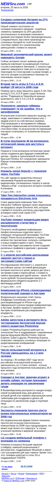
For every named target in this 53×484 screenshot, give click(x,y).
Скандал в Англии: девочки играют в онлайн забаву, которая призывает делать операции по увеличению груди (25, 382)
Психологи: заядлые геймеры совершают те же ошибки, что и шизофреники (21, 108)
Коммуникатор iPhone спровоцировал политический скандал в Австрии (26, 292)
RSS (41, 473)
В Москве (20, 478)
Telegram (5, 476)
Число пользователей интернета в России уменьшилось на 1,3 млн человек (23, 353)
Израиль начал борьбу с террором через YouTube (23, 173)
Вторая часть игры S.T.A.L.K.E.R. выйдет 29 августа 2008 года (22, 86)
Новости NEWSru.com (14, 480)
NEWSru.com (13, 4)
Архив (21, 473)
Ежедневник (32, 473)
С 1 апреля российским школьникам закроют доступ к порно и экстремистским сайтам (25, 258)
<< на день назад (7, 467)
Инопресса (31, 478)
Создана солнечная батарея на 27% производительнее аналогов (24, 21)
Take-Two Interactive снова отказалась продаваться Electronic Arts (26, 197)
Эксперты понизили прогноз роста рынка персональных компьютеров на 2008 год (26, 413)
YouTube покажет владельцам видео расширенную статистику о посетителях (25, 222)
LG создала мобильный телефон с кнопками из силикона (23, 439)
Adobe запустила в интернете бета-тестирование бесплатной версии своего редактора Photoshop (24, 323)
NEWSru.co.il (7, 478)
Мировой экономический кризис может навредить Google (26, 56)
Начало (5, 473)
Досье (13, 473)
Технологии (7, 10)
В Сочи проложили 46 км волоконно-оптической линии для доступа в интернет (25, 144)
